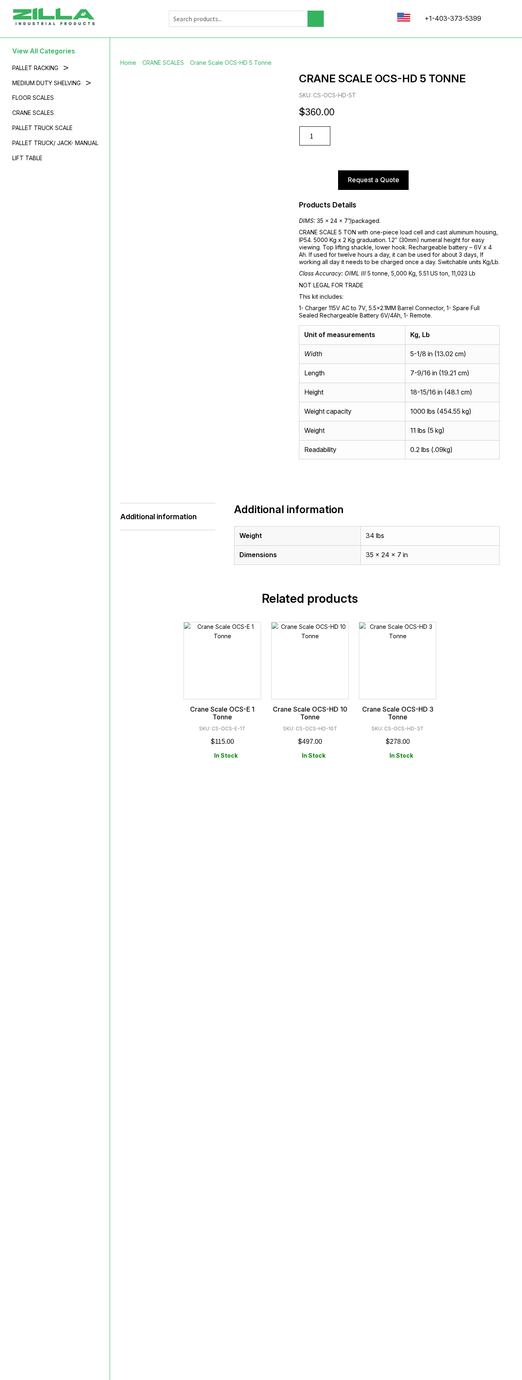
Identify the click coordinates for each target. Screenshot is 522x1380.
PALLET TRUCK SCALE (42, 128)
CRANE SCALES (33, 113)
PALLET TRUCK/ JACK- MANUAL (55, 143)
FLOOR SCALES (33, 98)
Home (128, 62)
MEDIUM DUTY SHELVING (51, 83)
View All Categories (43, 51)
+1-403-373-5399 (452, 18)
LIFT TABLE (27, 158)
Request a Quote (373, 180)
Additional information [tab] (158, 516)
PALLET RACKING (40, 68)
